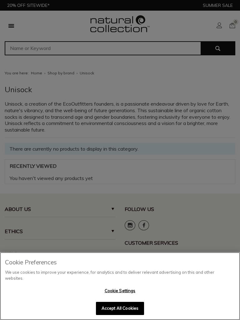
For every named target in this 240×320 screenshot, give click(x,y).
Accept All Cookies (120, 308)
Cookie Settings (120, 290)
